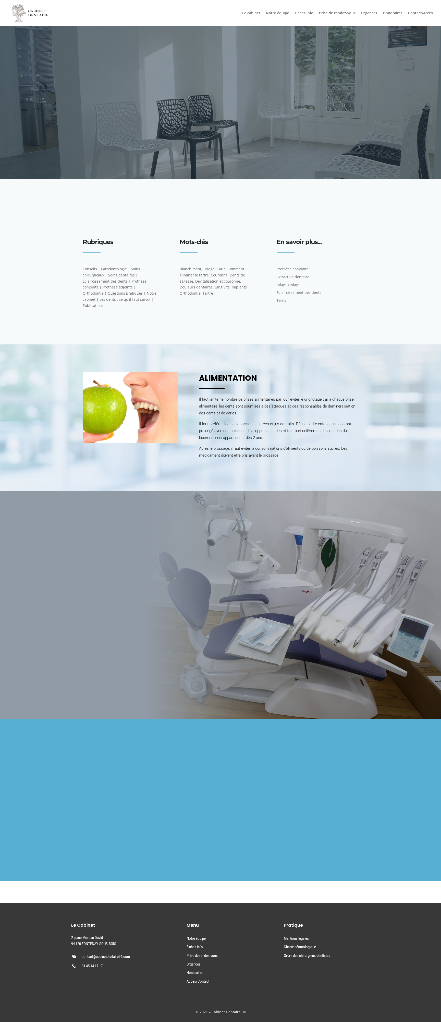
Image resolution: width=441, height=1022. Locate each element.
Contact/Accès (420, 13)
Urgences (369, 13)
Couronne (219, 275)
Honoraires (392, 13)
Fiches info (304, 13)
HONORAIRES (93, 682)
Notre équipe (277, 13)
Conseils (90, 268)
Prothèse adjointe (118, 287)
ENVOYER (184, 852)
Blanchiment (190, 268)
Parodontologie (114, 268)
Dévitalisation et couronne (217, 281)
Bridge (209, 268)
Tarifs (281, 300)
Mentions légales (296, 938)
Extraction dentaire (293, 276)
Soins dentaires (121, 275)
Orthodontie (93, 293)
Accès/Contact (198, 981)
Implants (239, 287)
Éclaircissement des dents (105, 281)
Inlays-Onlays (288, 284)
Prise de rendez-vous (337, 13)
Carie (221, 268)
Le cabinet (251, 13)
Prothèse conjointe (293, 268)
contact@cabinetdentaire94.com (106, 956)
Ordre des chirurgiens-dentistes (307, 955)
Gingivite (222, 287)
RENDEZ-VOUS (204, 213)
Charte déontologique (300, 947)
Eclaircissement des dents (299, 292)
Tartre (208, 293)
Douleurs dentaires (196, 287)
